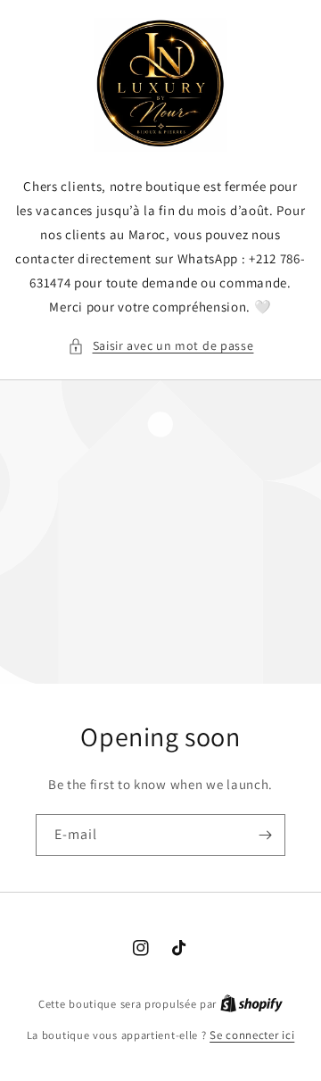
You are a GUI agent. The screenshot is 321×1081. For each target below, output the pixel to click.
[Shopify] (251, 1003)
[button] (161, 346)
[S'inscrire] (264, 835)
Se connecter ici (252, 1035)
